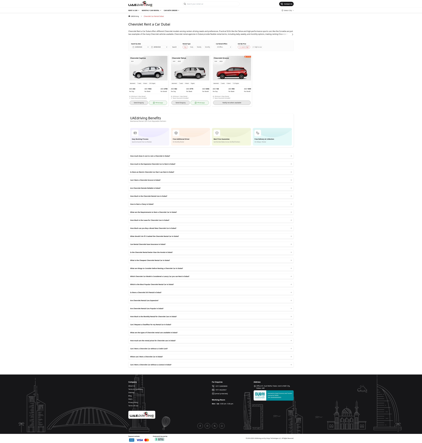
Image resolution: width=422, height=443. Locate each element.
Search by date (136, 44)
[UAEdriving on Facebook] (200, 426)
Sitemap (131, 392)
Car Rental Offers (221, 44)
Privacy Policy (133, 402)
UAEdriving (135, 16)
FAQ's (130, 399)
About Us (131, 386)
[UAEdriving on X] (214, 426)
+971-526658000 (221, 386)
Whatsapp (159, 103)
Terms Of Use (133, 406)
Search (174, 47)
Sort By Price (242, 44)
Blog (130, 396)
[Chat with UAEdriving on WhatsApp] (222, 426)
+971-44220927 (220, 390)
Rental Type (186, 44)
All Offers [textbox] (220, 47)
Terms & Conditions (135, 389)
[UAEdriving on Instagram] (207, 426)
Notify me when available (232, 103)
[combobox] (224, 47)
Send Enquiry (139, 103)
